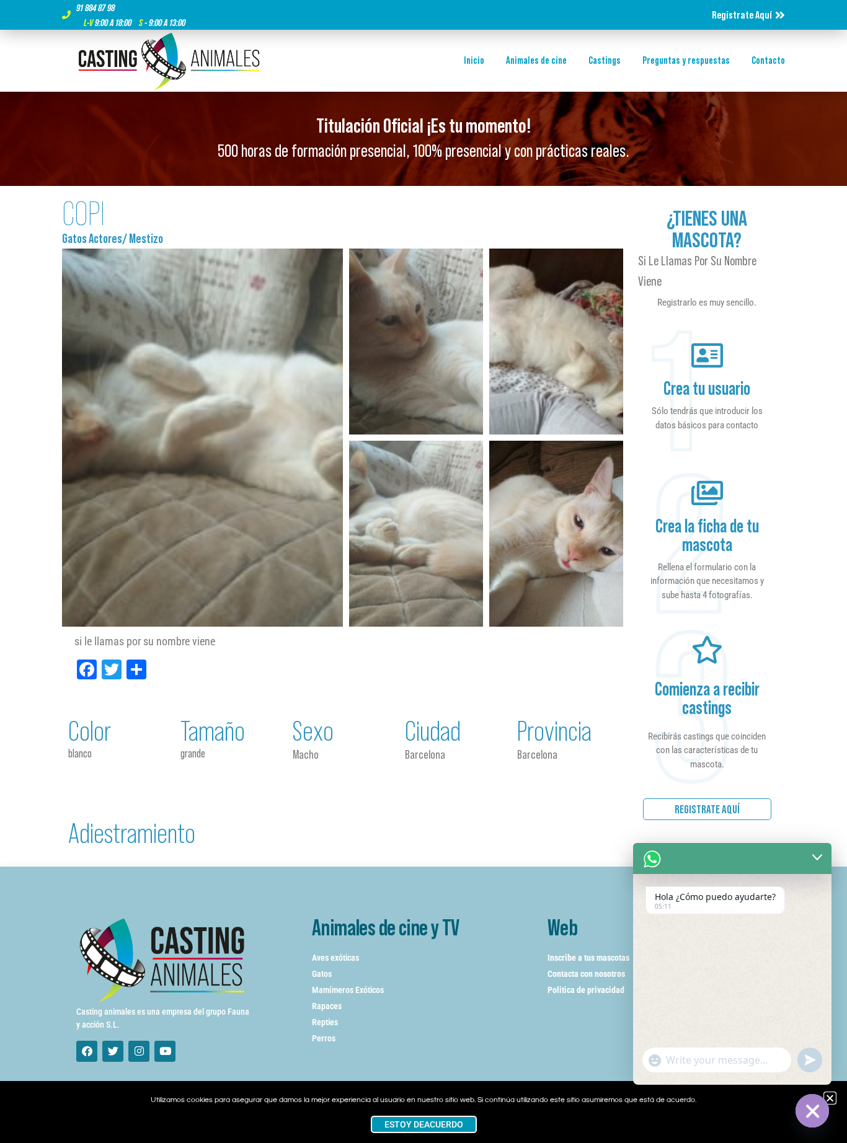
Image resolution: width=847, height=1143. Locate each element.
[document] (423, 571)
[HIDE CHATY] (812, 1111)
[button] (830, 1098)
